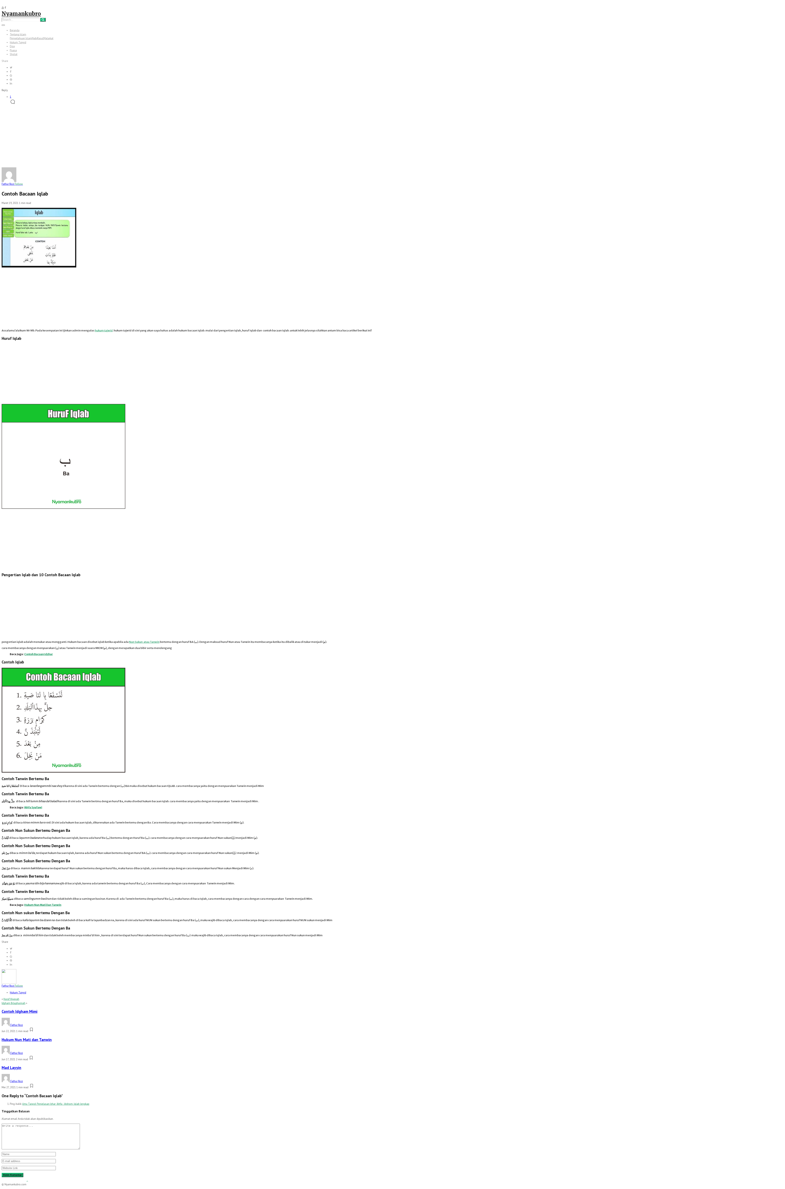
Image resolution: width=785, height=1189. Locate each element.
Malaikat (48, 38)
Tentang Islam (18, 34)
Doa (12, 46)
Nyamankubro (21, 13)
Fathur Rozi (12, 184)
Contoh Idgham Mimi (19, 1011)
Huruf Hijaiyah (11, 999)
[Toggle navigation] (3, 25)
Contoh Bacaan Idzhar (38, 654)
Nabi (34, 38)
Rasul (40, 38)
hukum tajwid (104, 330)
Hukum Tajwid (18, 42)
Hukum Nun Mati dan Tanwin (27, 1039)
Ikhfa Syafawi (33, 807)
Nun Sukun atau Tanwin (144, 642)
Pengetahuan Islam (21, 38)
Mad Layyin (11, 1067)
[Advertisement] (392, 137)
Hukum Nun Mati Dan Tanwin (42, 905)
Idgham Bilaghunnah (13, 1003)
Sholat (13, 54)
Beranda (14, 30)
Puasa (13, 50)
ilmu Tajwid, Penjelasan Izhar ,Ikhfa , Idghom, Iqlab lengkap (55, 1104)
